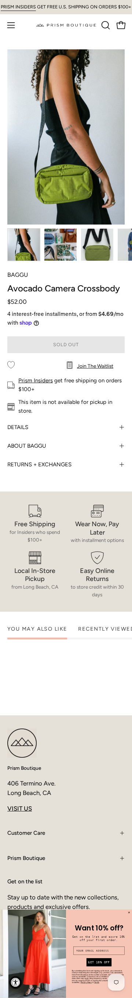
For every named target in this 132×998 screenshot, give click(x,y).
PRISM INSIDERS (18, 6)
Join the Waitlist (95, 366)
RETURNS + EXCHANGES (39, 464)
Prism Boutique (24, 768)
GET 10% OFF (99, 962)
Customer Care (26, 833)
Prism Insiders (35, 380)
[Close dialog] (129, 912)
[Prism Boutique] (66, 25)
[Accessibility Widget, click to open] (15, 982)
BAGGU (17, 274)
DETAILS (17, 427)
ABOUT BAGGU (26, 446)
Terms (96, 982)
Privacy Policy (86, 982)
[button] (105, 25)
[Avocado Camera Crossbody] (23, 244)
